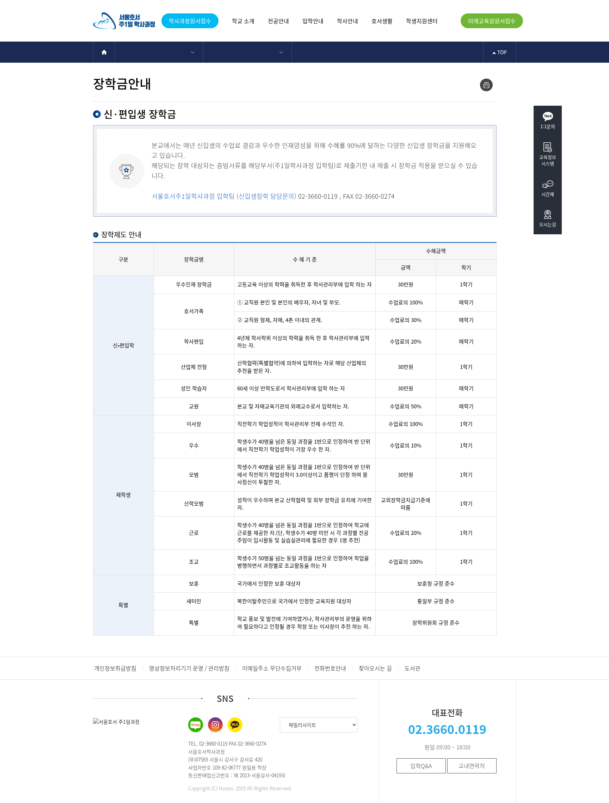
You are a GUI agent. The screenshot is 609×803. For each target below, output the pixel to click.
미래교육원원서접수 (492, 21)
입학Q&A (421, 765)
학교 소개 (243, 21)
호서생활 (382, 21)
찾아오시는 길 (375, 668)
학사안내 (347, 21)
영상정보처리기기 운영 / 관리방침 (189, 668)
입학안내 (313, 21)
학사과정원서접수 (190, 21)
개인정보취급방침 (115, 668)
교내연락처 (472, 765)
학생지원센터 (422, 21)
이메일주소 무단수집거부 (272, 668)
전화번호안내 (330, 668)
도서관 (412, 668)
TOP (501, 52)
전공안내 (278, 21)
